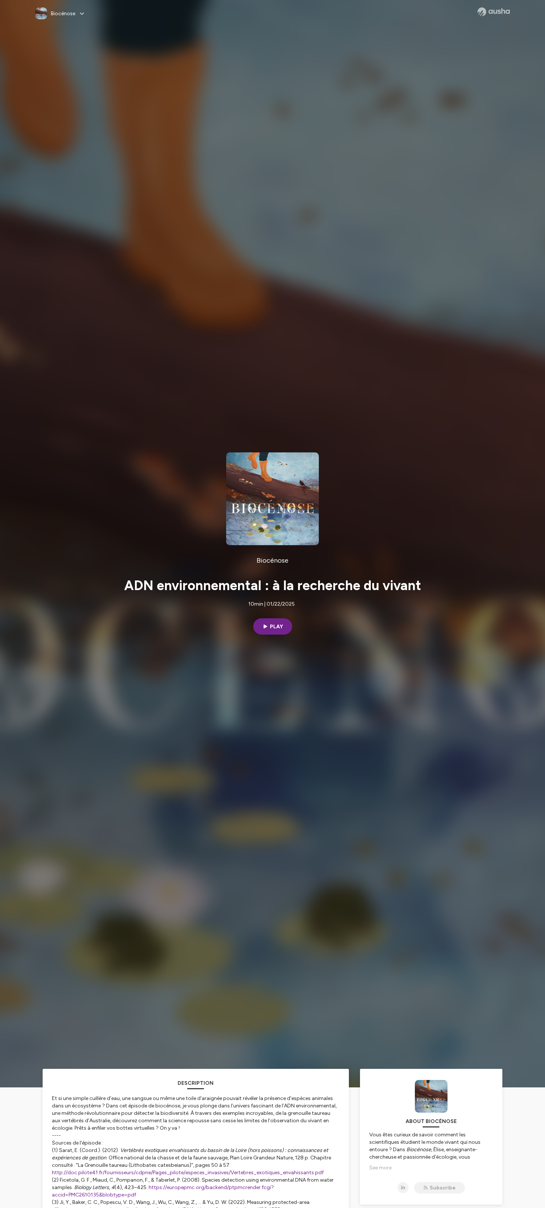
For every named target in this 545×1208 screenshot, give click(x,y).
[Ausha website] (494, 11)
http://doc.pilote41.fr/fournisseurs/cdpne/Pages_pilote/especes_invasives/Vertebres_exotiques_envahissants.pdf (188, 1172)
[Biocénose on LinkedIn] (403, 1187)
